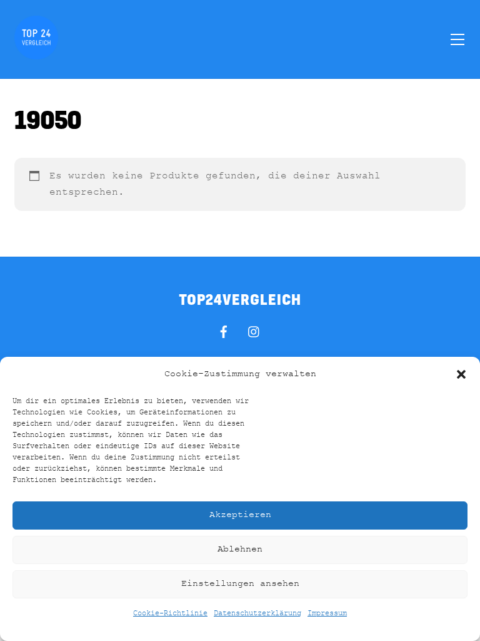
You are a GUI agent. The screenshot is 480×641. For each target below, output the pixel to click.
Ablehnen (240, 549)
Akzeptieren (240, 515)
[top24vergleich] (36, 53)
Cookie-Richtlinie (170, 613)
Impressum (327, 613)
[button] (461, 374)
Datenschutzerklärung (257, 613)
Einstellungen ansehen (240, 583)
